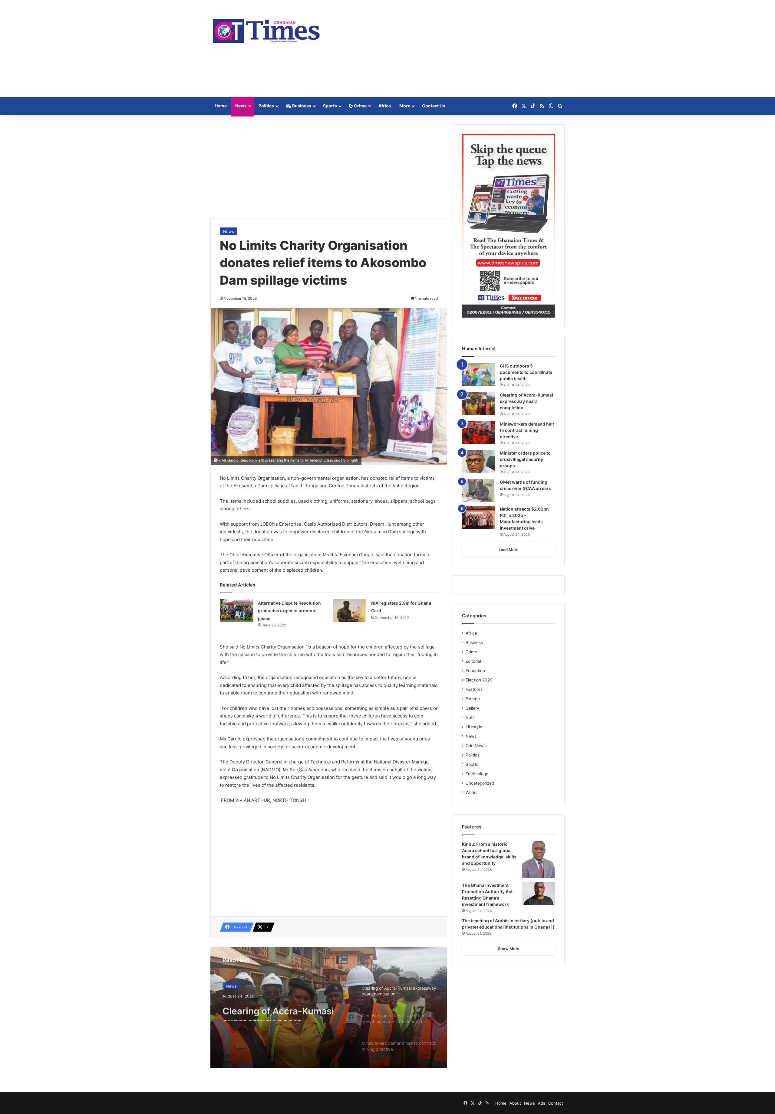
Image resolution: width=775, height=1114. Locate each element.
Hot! (470, 717)
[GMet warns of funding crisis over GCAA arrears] (478, 490)
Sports (330, 105)
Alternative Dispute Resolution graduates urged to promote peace (289, 610)
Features (474, 689)
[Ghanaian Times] (266, 29)
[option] (328, 1007)
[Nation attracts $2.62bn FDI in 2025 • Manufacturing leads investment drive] (478, 517)
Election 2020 (479, 680)
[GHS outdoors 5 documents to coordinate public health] (478, 374)
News (241, 105)
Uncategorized (480, 783)
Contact (555, 1103)
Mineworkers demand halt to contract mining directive (527, 430)
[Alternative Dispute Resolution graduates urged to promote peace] (236, 610)
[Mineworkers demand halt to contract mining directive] (478, 432)
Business (301, 105)
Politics (266, 105)
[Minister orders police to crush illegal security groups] (478, 461)
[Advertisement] (448, 48)
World (471, 792)
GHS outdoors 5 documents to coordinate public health (526, 372)
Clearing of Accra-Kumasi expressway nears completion (278, 1010)
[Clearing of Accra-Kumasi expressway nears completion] (478, 403)
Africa (384, 105)
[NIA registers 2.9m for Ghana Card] (350, 610)
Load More (509, 549)
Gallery (472, 708)
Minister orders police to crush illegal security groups (525, 459)
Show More (508, 948)
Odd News (476, 745)
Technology (477, 773)
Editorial (473, 661)
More (404, 105)
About (515, 1103)
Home (221, 105)
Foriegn (473, 698)
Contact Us (433, 105)
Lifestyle (474, 726)
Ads (541, 1103)
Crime (360, 105)
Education (475, 670)
